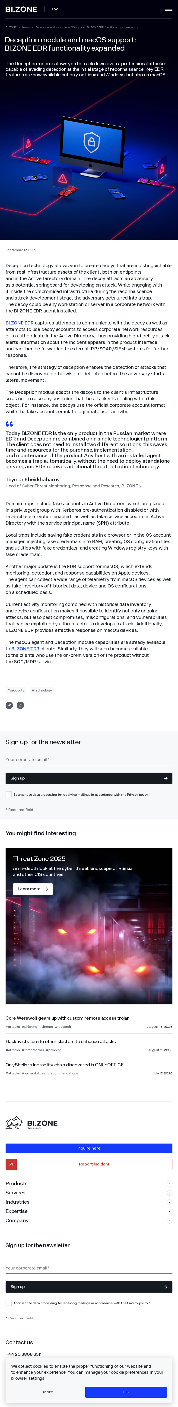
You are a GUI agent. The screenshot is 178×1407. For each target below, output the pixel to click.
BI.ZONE (11, 27)
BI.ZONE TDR (25, 648)
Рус (55, 9)
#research (63, 1026)
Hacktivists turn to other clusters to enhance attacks (61, 1042)
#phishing (29, 1026)
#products (15, 690)
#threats (46, 1026)
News (26, 27)
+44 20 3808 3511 (23, 1354)
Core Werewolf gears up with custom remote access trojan (68, 1018)
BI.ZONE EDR (20, 322)
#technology (42, 690)
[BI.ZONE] (25, 9)
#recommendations (62, 1073)
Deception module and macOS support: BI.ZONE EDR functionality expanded (85, 27)
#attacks (13, 1026)
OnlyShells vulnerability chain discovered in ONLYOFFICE (65, 1065)
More (48, 1392)
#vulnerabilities (33, 1073)
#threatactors (33, 1050)
